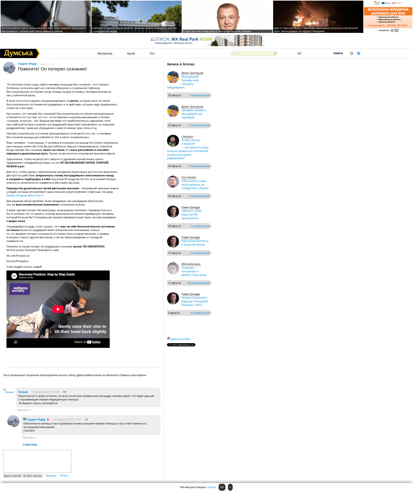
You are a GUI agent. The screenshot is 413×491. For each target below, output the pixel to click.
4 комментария (200, 313)
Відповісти (24, 410)
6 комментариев (199, 196)
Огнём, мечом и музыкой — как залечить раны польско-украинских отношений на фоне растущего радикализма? (187, 149)
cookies (211, 487)
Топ (152, 53)
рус (299, 53)
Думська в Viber (181, 339)
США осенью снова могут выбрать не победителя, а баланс (195, 184)
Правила (50, 475)
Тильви (23, 392)
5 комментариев (199, 166)
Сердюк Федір (27, 63)
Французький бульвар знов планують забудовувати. (183, 82)
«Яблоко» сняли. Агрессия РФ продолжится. (191, 214)
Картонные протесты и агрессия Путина (194, 242)
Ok (222, 487)
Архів (131, 53)
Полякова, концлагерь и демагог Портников (193, 271)
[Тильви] (8, 392)
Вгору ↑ (64, 475)
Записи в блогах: (181, 64)
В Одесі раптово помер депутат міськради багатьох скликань (217, 31)
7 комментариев (199, 95)
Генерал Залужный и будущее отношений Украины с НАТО (194, 301)
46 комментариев (198, 283)
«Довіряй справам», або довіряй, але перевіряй (193, 113)
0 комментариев (199, 125)
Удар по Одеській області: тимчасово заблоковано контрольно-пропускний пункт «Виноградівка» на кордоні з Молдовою (316, 29)
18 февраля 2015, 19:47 (67, 419)
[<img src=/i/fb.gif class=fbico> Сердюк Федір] (13, 426)
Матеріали (104, 53)
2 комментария (200, 226)
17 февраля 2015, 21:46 (45, 392)
